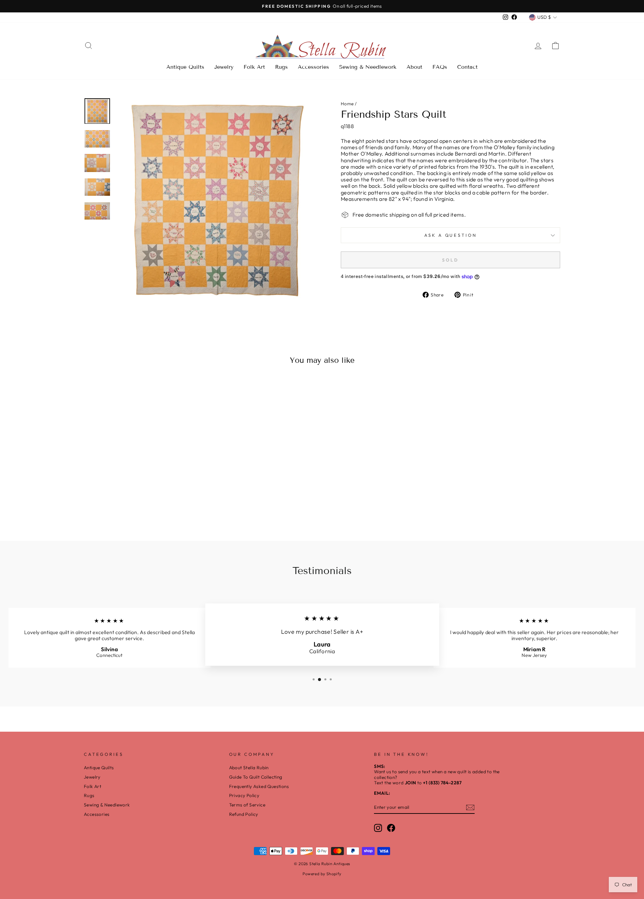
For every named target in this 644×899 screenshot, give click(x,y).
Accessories (313, 67)
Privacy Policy (244, 795)
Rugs (281, 67)
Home (347, 104)
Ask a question (450, 235)
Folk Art (254, 67)
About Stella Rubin (249, 768)
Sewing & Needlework (367, 67)
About (414, 67)
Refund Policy (243, 814)
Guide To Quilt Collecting (255, 777)
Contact (467, 67)
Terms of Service (247, 805)
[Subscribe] (470, 807)
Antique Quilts (185, 67)
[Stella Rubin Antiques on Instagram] (378, 828)
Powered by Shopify (322, 873)
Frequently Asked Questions (259, 786)
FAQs (439, 67)
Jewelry (223, 67)
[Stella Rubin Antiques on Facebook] (391, 828)
